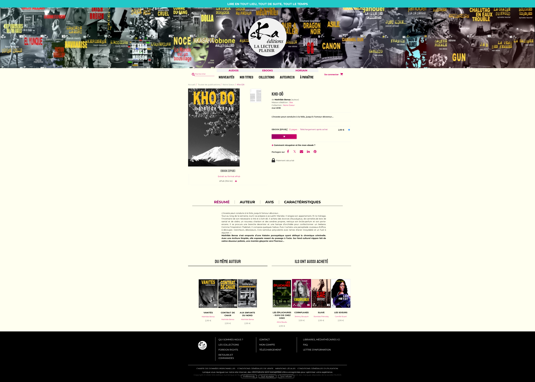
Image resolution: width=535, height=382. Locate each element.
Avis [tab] (269, 202)
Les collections (228, 344)
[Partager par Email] (301, 152)
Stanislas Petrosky (321, 316)
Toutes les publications (209, 84)
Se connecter (331, 74)
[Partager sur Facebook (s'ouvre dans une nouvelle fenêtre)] (288, 152)
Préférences (249, 376)
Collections (266, 77)
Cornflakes (301, 312)
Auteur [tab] (247, 202)
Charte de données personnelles (215, 368)
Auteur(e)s (287, 77)
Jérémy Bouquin (302, 316)
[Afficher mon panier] (341, 74)
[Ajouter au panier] (284, 136)
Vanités (208, 312)
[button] (214, 127)
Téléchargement (270, 349)
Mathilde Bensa (283, 99)
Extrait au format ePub (229, 176)
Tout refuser (286, 376)
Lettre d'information (317, 349)
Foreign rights (228, 349)
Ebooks (267, 70)
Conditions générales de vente (255, 368)
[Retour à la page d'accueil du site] (267, 37)
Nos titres (246, 77)
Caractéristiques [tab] (302, 202)
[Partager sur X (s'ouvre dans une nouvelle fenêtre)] (295, 152)
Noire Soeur (228, 84)
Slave (321, 312)
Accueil (191, 84)
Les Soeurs (340, 312)
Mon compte (267, 344)
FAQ (305, 344)
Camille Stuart (341, 316)
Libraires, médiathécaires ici (321, 339)
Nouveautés (226, 77)
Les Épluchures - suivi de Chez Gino (282, 315)
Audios (234, 70)
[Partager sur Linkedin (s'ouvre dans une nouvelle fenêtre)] (309, 152)
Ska (291, 102)
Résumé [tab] (222, 202)
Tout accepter (267, 376)
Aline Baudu (282, 322)
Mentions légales (285, 368)
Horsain (301, 70)
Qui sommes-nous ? (230, 339)
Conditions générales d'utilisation (317, 368)
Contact (264, 339)
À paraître (307, 77)
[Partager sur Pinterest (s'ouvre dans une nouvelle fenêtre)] (315, 152)
